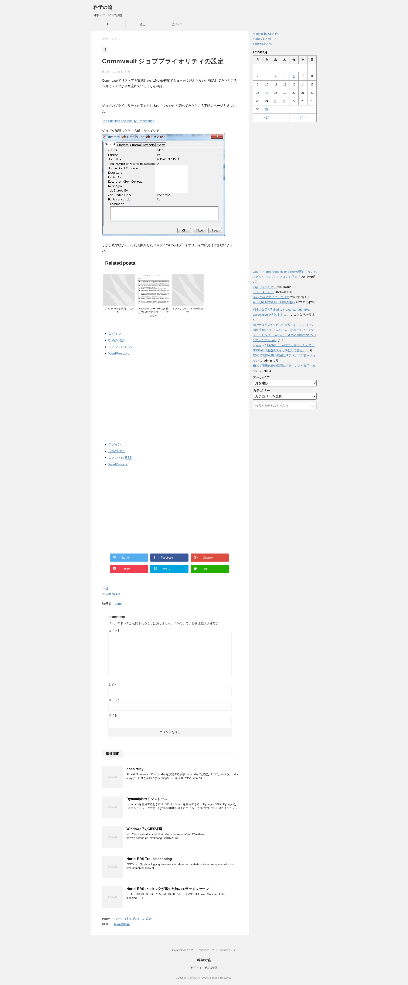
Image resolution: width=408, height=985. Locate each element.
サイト (112, 715)
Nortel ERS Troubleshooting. (149, 859)
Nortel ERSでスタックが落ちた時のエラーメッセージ (167, 889)
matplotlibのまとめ (265, 33)
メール (113, 700)
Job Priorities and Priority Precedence (128, 121)
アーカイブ (261, 377)
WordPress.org (118, 353)
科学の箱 (103, 7)
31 (266, 109)
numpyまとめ (262, 38)
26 (284, 101)
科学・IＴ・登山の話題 (204, 967)
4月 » (303, 117)
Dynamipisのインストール (146, 799)
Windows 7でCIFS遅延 (144, 829)
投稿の (116, 340)
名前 (112, 684)
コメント (114, 630)
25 (275, 101)
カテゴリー (261, 390)
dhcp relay (134, 769)
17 (266, 92)
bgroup (257, 345)
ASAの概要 (122, 924)
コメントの (120, 347)
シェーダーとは (263, 292)
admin (119, 603)
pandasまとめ (262, 43)
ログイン (114, 333)
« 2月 (266, 117)
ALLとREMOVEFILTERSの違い (274, 302)
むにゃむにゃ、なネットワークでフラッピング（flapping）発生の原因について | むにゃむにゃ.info (284, 335)
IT (108, 24)
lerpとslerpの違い (264, 287)
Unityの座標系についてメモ (271, 297)
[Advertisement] (170, 398)
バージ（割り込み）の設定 (133, 919)
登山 (142, 24)
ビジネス (176, 24)
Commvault (113, 593)
